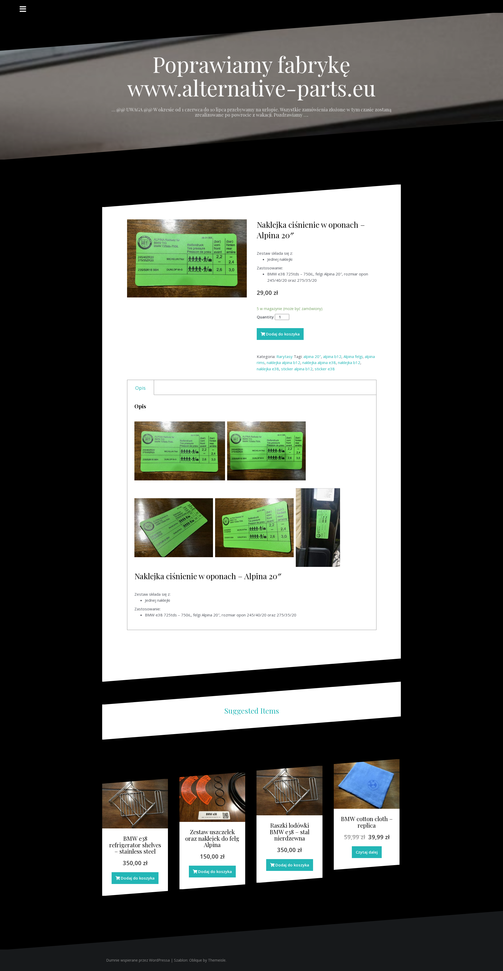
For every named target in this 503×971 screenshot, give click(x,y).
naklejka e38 (268, 368)
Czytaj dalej (367, 852)
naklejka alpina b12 (283, 362)
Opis (140, 388)
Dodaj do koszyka (283, 334)
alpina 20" (312, 356)
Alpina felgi (353, 356)
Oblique (195, 960)
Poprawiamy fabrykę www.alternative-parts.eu (251, 76)
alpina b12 (332, 356)
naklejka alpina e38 (319, 362)
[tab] (140, 387)
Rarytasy (284, 356)
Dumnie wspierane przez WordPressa (138, 960)
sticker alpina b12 (297, 368)
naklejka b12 (349, 362)
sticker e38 (325, 368)
